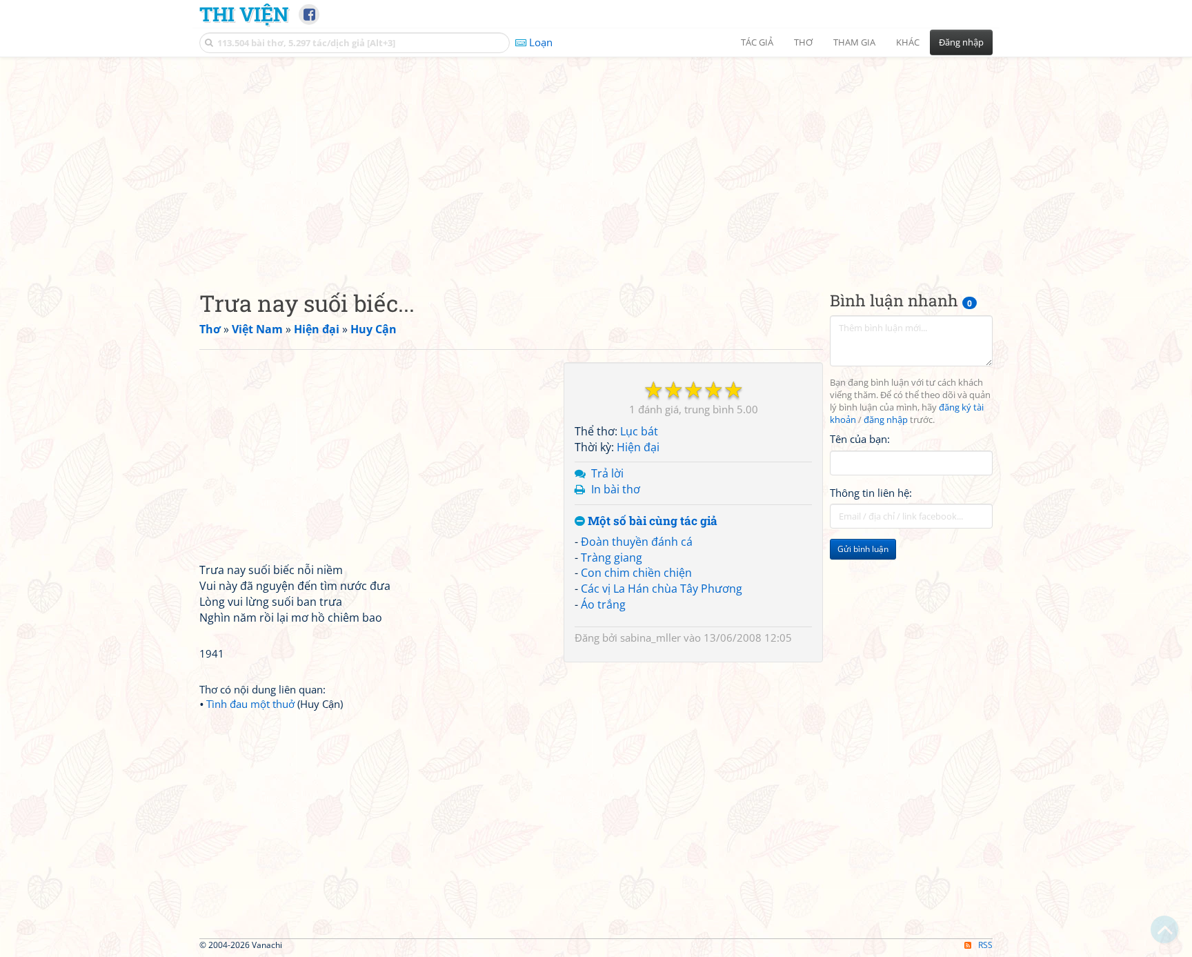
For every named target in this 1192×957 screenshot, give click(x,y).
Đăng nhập (961, 42)
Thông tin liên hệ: (871, 493)
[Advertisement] (596, 162)
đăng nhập (886, 420)
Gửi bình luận (862, 549)
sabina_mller (650, 637)
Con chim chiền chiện (636, 572)
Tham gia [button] (854, 42)
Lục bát (639, 431)
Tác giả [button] (757, 42)
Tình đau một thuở (250, 704)
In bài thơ (615, 489)
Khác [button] (908, 42)
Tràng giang (611, 557)
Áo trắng (603, 604)
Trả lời (607, 473)
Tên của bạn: (860, 439)
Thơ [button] (803, 42)
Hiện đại (638, 447)
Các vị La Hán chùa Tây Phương (661, 588)
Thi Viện (243, 14)
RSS (985, 945)
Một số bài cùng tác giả (651, 521)
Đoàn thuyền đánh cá (637, 541)
